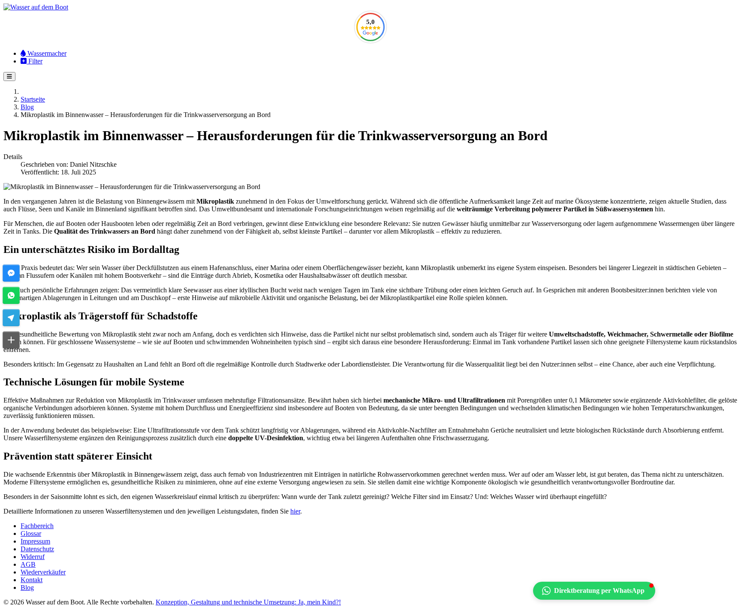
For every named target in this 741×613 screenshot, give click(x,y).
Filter (34, 61)
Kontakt (31, 579)
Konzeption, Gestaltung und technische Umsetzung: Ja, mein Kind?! (248, 602)
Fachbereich (37, 525)
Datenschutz (37, 549)
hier (295, 511)
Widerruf (33, 556)
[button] (11, 273)
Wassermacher (46, 53)
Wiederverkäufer (43, 572)
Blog (27, 587)
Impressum (35, 541)
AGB (28, 564)
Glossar (31, 533)
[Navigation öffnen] (9, 76)
